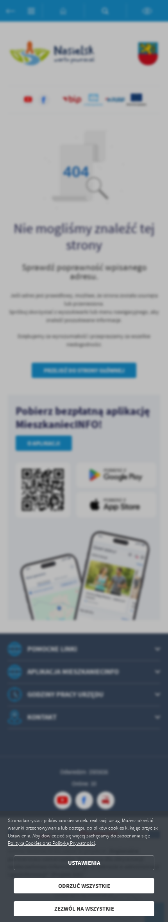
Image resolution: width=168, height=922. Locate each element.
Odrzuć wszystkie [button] (84, 886)
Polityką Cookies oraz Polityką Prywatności (51, 843)
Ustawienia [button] (84, 863)
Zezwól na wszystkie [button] (84, 908)
